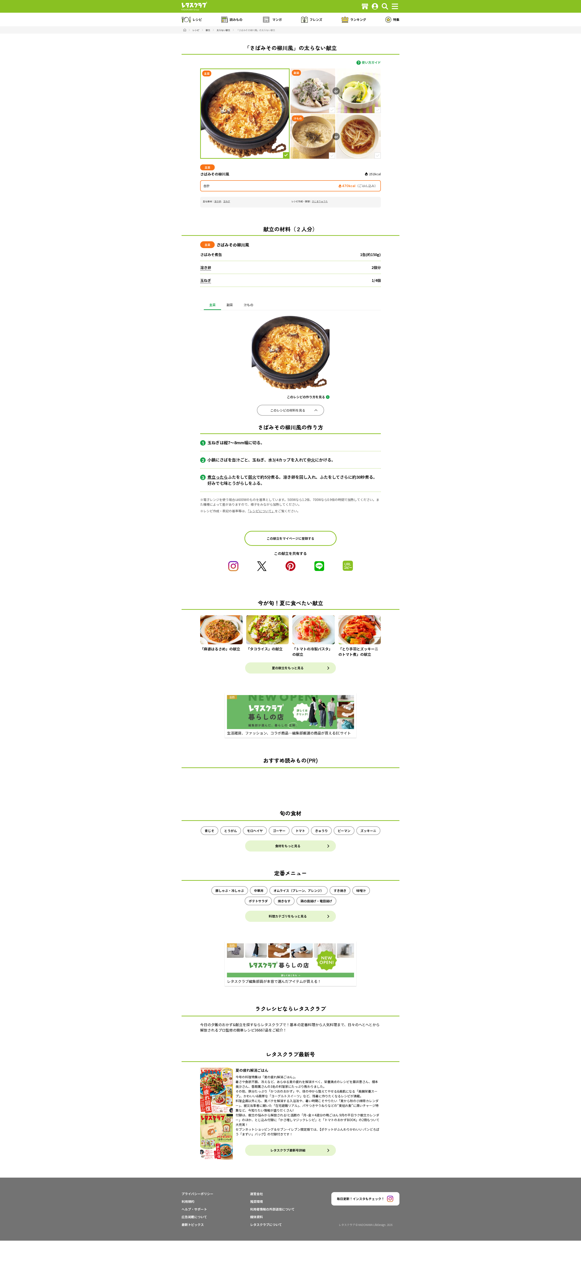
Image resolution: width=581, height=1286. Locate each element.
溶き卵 (217, 201)
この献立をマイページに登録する (290, 538)
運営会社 (256, 1193)
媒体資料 (256, 1217)
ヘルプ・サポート (194, 1209)
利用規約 (188, 1201)
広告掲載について (194, 1217)
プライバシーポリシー (197, 1193)
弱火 (252, 477)
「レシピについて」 (261, 511)
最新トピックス (193, 1224)
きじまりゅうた (320, 201)
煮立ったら (217, 477)
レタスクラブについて (266, 1224)
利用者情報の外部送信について (272, 1209)
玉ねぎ (226, 201)
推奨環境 (256, 1201)
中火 (311, 460)
